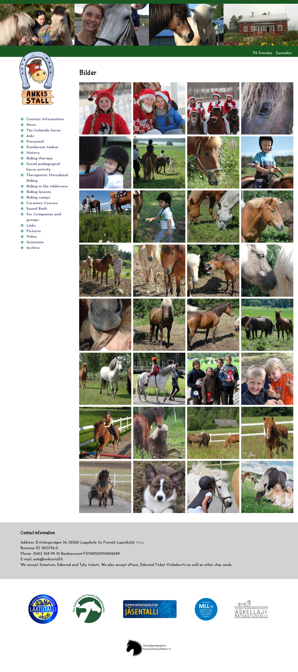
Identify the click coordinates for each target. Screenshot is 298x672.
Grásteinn (35, 242)
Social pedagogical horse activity (43, 167)
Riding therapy (39, 158)
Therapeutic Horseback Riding (47, 178)
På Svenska (262, 53)
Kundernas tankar (42, 147)
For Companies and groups (43, 217)
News (31, 125)
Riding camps (38, 198)
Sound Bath (36, 209)
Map (140, 542)
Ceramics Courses (42, 203)
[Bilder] (105, 108)
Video (31, 237)
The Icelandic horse (43, 130)
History (33, 153)
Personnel (35, 142)
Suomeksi (283, 53)
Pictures (33, 231)
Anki (30, 136)
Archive (33, 248)
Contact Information (45, 119)
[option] (37, 25)
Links (31, 225)
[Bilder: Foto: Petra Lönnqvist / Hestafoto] (267, 487)
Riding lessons (38, 192)
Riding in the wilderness (47, 186)
